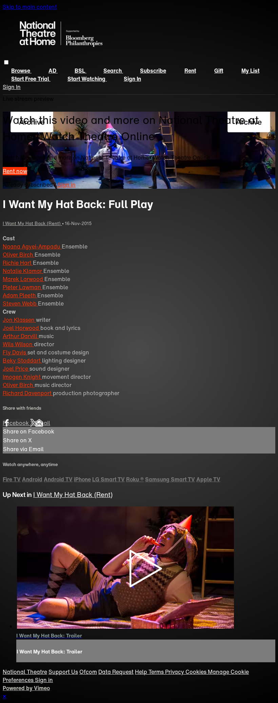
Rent (190, 71)
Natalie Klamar (23, 271)
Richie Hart (18, 263)
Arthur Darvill (21, 336)
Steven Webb (20, 303)
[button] (6, 62)
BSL (80, 71)
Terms (156, 672)
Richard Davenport (28, 393)
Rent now (15, 171)
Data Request (116, 672)
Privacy (175, 672)
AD (53, 71)
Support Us (63, 672)
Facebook (16, 423)
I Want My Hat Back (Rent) (32, 223)
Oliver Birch (19, 255)
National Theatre (25, 672)
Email (42, 423)
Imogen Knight (22, 377)
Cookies (196, 672)
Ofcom (88, 672)
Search (113, 71)
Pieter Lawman (22, 287)
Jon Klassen (19, 320)
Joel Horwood (21, 328)
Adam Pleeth (20, 295)
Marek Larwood (23, 279)
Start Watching (87, 79)
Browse (21, 71)
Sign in (132, 79)
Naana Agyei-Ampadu (32, 246)
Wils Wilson (18, 344)
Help (141, 672)
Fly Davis (15, 352)
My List (250, 71)
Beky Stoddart (22, 360)
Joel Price (16, 369)
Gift (218, 71)
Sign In (12, 87)
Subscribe (153, 71)
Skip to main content (30, 7)
